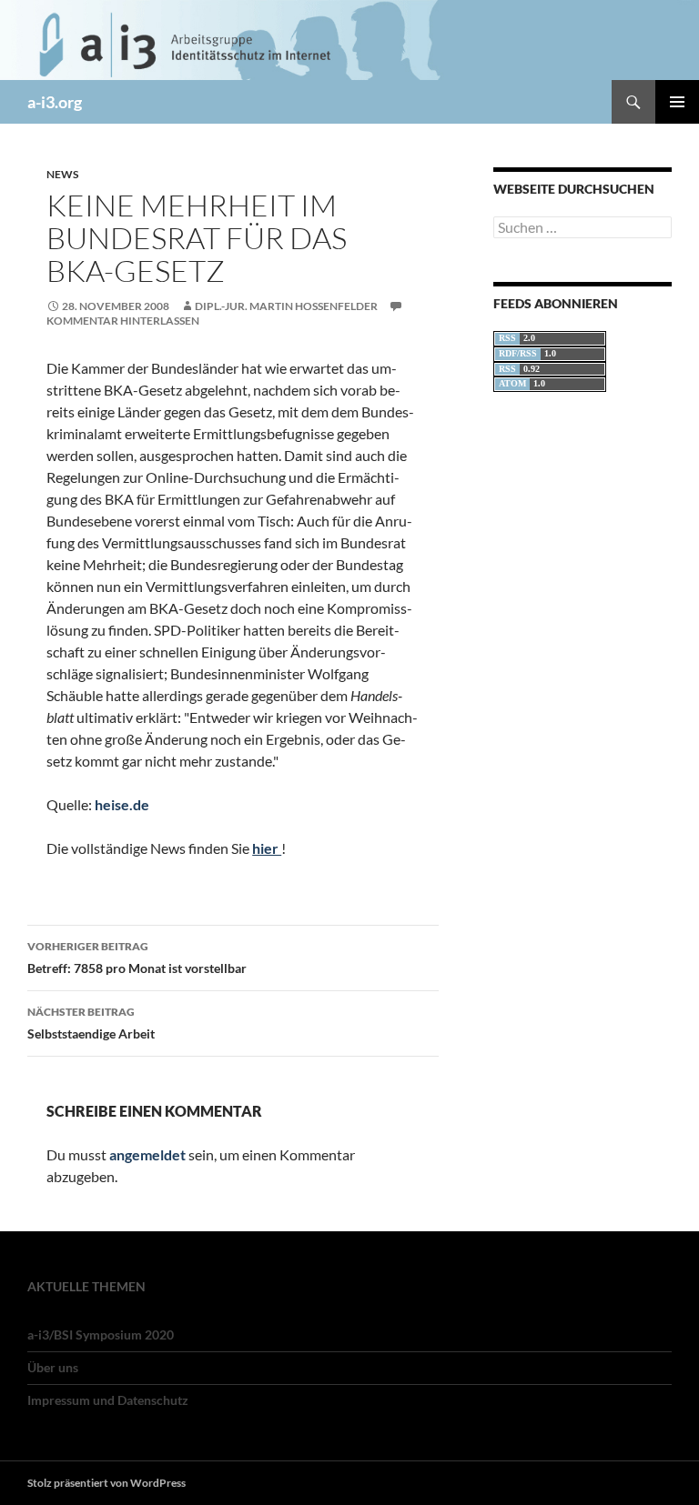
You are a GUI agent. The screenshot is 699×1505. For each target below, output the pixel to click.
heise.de (122, 804)
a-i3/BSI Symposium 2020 (100, 1334)
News (62, 174)
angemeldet (147, 1154)
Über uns (52, 1367)
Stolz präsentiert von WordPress (106, 1483)
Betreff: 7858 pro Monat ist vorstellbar (137, 957)
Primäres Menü (677, 102)
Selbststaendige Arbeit (91, 1023)
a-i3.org (54, 102)
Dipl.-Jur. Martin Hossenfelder (286, 306)
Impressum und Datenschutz (107, 1400)
